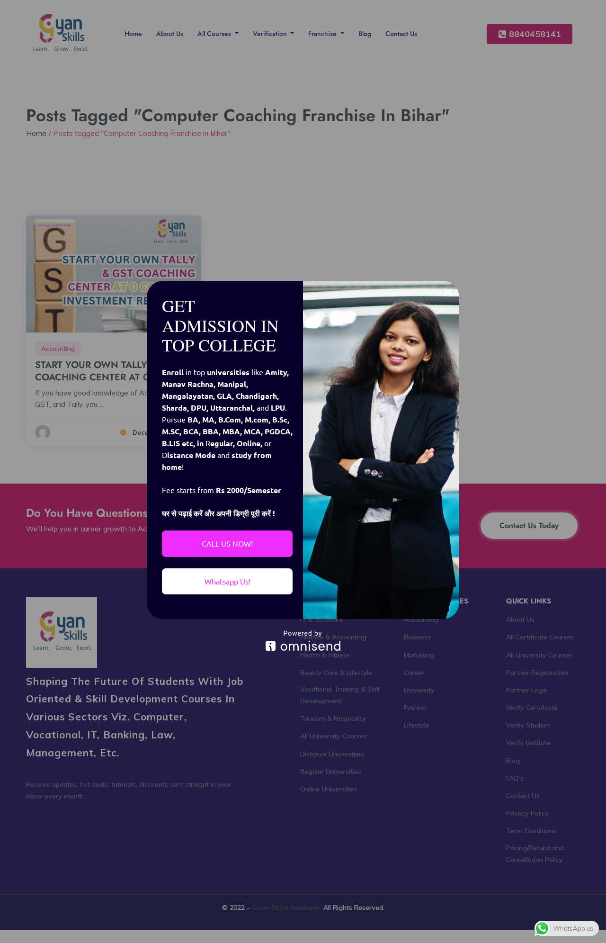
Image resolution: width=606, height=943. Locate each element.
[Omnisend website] (303, 640)
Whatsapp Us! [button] (227, 581)
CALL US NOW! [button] (227, 543)
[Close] (448, 292)
